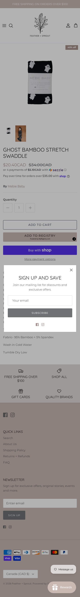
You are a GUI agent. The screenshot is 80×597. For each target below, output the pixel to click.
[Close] (71, 270)
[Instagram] (42, 324)
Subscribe (40, 312)
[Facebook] (37, 324)
